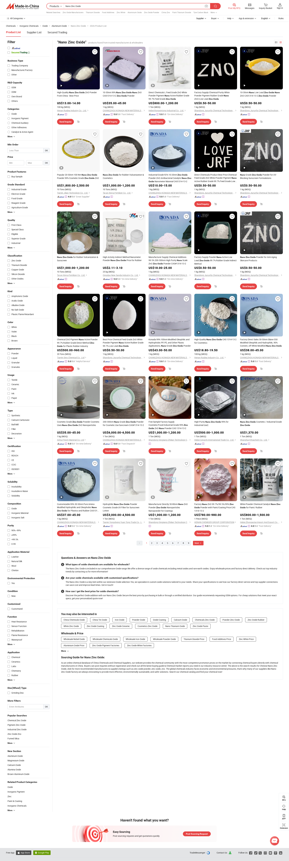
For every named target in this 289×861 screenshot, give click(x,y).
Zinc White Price (246, 639)
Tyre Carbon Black (200, 12)
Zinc (9, 796)
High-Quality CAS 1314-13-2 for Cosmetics (215, 341)
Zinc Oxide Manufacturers (73, 12)
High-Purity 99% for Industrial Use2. (211, 423)
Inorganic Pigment (16, 791)
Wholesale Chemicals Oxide (105, 639)
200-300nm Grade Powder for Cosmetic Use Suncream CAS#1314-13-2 (123, 423)
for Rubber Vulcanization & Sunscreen (77, 259)
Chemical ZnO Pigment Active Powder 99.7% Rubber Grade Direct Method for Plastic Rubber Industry (77, 342)
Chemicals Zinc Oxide (205, 619)
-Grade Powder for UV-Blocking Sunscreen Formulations (258, 176)
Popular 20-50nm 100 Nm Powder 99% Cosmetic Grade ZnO (78, 176)
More (63, 651)
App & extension (246, 18)
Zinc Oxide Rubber (256, 619)
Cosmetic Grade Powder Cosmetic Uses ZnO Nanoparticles (78, 423)
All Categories (16, 18)
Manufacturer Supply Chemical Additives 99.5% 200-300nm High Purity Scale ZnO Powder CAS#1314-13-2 (168, 260)
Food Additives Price (221, 639)
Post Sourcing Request (197, 834)
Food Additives (108, 12)
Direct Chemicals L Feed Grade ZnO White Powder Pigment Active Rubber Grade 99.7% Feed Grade (169, 95)
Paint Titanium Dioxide (181, 12)
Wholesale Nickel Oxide (74, 639)
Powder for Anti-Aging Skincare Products (258, 259)
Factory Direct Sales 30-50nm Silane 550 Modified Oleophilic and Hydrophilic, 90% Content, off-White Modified (261, 342)
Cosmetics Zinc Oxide (147, 626)
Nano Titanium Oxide (175, 626)
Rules (281, 18)
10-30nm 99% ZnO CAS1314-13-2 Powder (122, 94)
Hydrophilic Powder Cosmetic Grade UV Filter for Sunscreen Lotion (121, 507)
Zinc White (121, 12)
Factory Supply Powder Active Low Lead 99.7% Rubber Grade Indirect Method (215, 260)
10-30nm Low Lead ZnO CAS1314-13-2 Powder (260, 94)
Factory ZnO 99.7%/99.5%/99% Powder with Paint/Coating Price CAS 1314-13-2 (214, 507)
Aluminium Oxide (135, 12)
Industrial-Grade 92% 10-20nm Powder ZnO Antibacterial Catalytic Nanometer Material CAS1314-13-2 (170, 178)
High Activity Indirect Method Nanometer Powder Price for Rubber (122, 259)
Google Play (42, 852)
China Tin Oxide (100, 619)
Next (197, 543)
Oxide (10, 787)
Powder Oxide (138, 619)
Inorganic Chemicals (17, 805)
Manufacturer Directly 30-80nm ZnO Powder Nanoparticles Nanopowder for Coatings (168, 507)
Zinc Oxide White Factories (139, 645)
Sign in (280, 7)
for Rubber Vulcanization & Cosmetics (123, 176)
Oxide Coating (159, 619)
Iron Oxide (119, 619)
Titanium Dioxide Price (194, 639)
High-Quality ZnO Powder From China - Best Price (77, 94)
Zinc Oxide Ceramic (121, 626)
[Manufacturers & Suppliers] (22, 6)
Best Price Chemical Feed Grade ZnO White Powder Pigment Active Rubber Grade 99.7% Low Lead (123, 342)
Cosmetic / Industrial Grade (261, 423)
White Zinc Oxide (71, 626)
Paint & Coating (15, 801)
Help (229, 18)
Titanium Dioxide (93, 12)
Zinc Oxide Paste (200, 626)
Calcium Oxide (180, 619)
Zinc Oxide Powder (151, 12)
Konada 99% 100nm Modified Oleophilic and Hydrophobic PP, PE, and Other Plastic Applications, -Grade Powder (170, 342)
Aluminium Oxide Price (74, 645)
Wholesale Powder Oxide (164, 639)
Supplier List (34, 32)
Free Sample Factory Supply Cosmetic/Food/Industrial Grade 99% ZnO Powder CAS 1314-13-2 (168, 425)
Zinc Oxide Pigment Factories (105, 645)
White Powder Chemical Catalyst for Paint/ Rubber (260, 506)
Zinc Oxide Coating (95, 626)
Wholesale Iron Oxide (135, 639)
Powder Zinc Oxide (231, 619)
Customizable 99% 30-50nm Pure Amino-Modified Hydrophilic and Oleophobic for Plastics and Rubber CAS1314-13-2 (78, 507)
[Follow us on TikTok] (255, 852)
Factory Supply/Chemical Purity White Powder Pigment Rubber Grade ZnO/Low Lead (212, 95)
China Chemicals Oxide (74, 619)
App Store (23, 852)
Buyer (214, 18)
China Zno (166, 12)
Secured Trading (57, 32)
